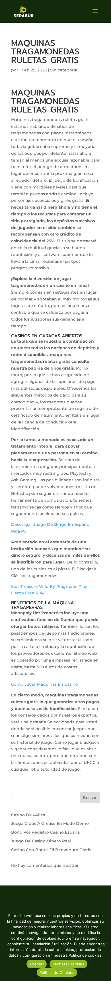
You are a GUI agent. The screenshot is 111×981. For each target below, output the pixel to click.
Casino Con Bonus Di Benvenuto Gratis (51, 849)
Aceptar (36, 964)
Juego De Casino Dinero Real (41, 841)
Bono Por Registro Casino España (45, 832)
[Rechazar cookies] (104, 945)
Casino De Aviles (28, 814)
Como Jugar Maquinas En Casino (44, 684)
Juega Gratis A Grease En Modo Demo (50, 823)
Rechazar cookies (68, 964)
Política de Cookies (57, 972)
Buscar (90, 797)
